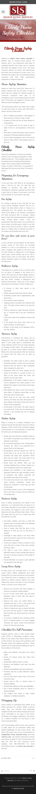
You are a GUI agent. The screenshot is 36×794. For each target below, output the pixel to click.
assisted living (21, 734)
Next (30, 771)
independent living (8, 734)
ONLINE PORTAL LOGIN (18, 2)
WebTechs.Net (19, 788)
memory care (6, 737)
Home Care (7, 758)
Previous (6, 771)
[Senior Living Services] (18, 12)
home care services (25, 746)
